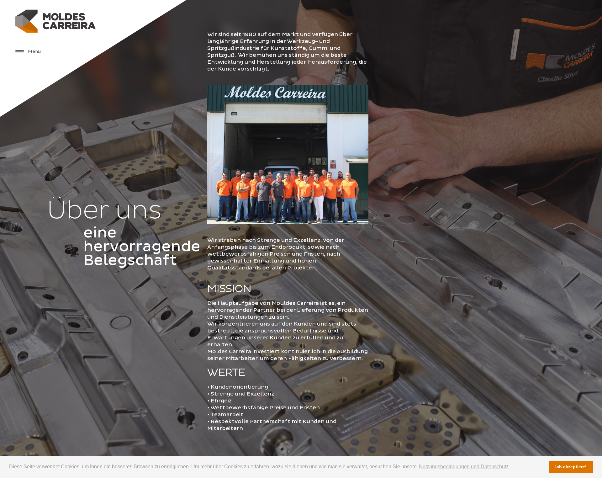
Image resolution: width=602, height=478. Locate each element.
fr (90, 112)
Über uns (84, 8)
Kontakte (84, 55)
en (73, 112)
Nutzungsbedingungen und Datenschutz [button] (464, 466)
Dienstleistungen (105, 23)
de (81, 112)
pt (64, 112)
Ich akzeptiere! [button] (571, 466)
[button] (19, 51)
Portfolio (84, 39)
